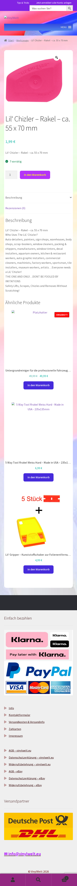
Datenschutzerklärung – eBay (27, 778)
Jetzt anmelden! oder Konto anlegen (53, 2)
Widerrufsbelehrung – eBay (25, 785)
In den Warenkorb (35, 174)
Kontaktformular (19, 715)
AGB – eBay (15, 771)
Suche (38, 880)
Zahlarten (15, 729)
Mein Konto (13, 880)
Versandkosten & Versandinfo (27, 722)
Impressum (16, 736)
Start (11, 40)
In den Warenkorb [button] (39, 385)
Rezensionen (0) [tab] (15, 208)
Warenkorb (59, 876)
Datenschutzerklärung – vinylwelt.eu (31, 757)
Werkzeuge (22, 40)
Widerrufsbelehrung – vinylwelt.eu (29, 764)
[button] (64, 27)
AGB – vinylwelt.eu (20, 750)
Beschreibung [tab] (13, 197)
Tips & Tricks (23, 2)
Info (11, 708)
